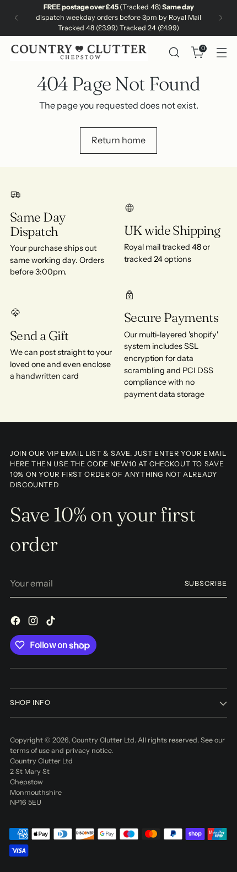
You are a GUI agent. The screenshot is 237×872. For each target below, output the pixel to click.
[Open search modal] (174, 52)
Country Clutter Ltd (103, 740)
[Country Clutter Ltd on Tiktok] (51, 622)
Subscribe (206, 583)
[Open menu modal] (221, 52)
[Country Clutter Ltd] (79, 52)
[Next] (220, 18)
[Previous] (16, 18)
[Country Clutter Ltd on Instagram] (34, 622)
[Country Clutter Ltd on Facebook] (16, 622)
